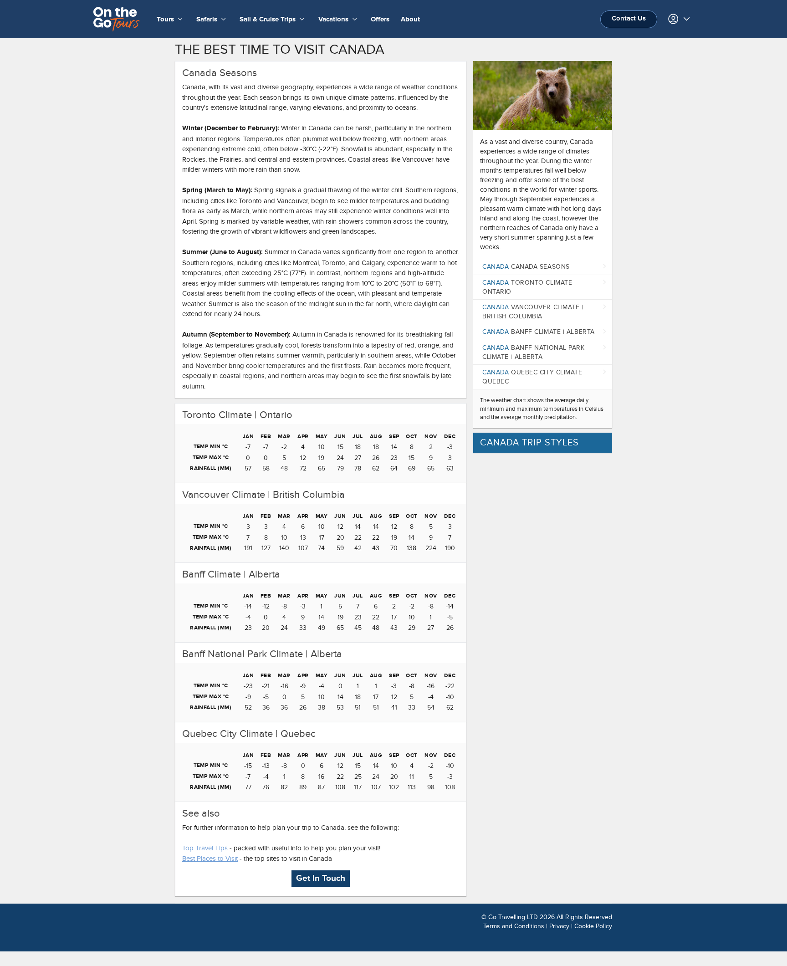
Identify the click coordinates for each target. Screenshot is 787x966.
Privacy (559, 926)
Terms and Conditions (513, 926)
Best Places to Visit (210, 858)
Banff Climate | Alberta (538, 332)
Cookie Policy (593, 926)
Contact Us (629, 18)
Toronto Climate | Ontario (529, 287)
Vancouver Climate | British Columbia (532, 311)
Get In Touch (320, 878)
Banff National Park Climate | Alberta (533, 352)
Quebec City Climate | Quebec (534, 376)
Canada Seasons (526, 267)
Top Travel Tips (205, 848)
